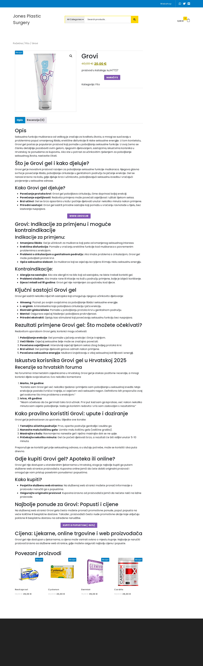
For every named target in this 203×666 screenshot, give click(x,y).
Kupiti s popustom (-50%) (79, 525)
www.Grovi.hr (78, 216)
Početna (18, 43)
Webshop (166, 3)
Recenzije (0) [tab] (35, 120)
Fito (27, 43)
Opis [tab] (20, 120)
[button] (71, 56)
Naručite (112, 77)
